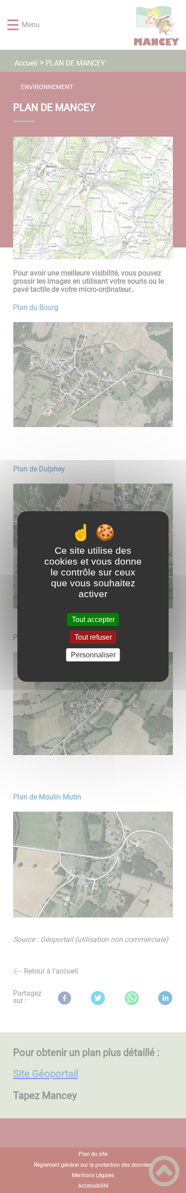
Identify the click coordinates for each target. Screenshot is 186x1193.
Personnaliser (93, 655)
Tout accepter (93, 619)
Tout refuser (93, 637)
